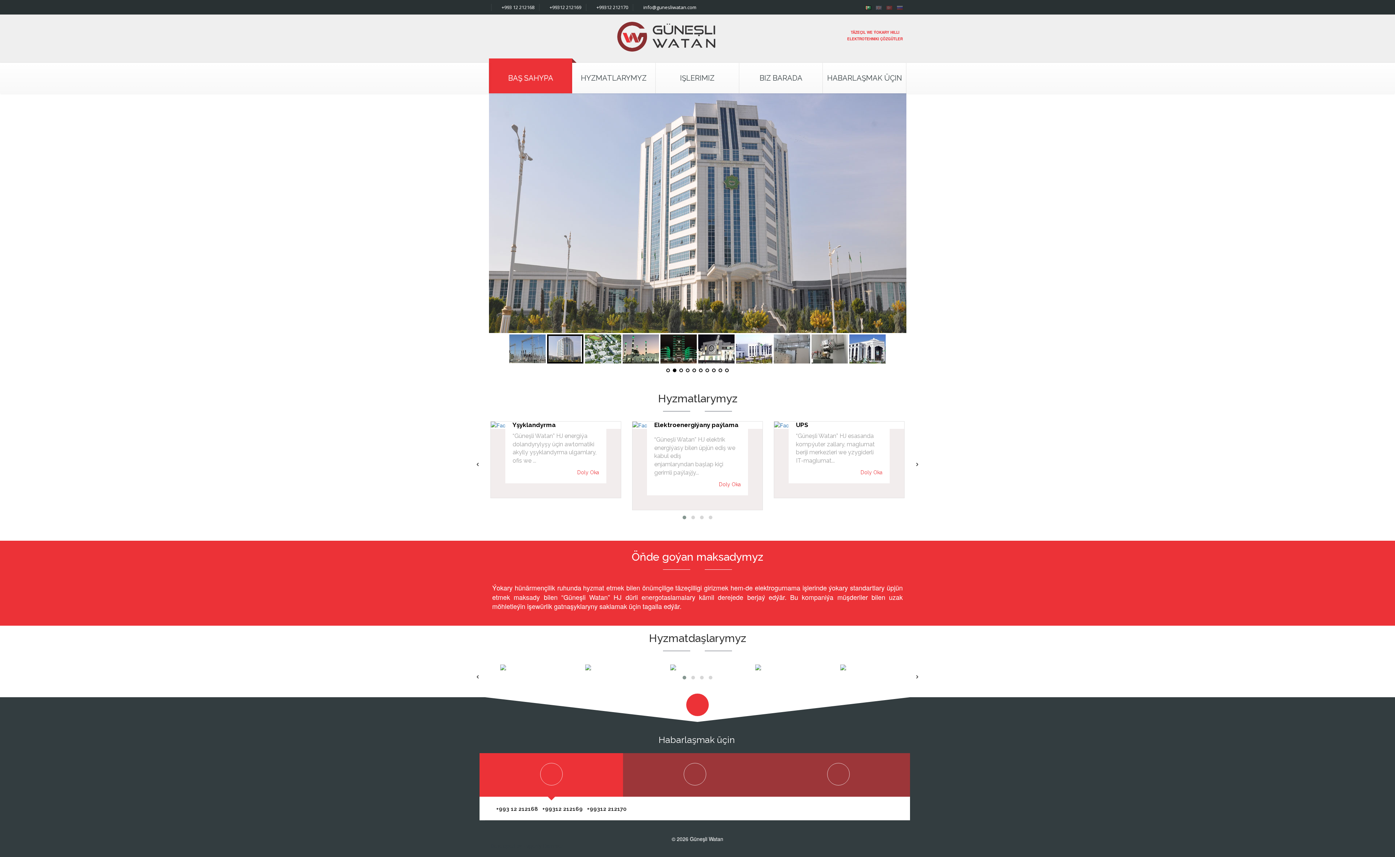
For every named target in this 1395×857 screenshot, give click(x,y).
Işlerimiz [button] (697, 78)
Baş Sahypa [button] (530, 78)
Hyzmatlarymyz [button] (614, 78)
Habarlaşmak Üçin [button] (864, 78)
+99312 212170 (611, 7)
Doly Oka (588, 472)
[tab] (551, 775)
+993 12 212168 (517, 7)
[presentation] (477, 463)
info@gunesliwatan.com (669, 7)
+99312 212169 (565, 7)
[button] (684, 517)
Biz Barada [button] (781, 78)
